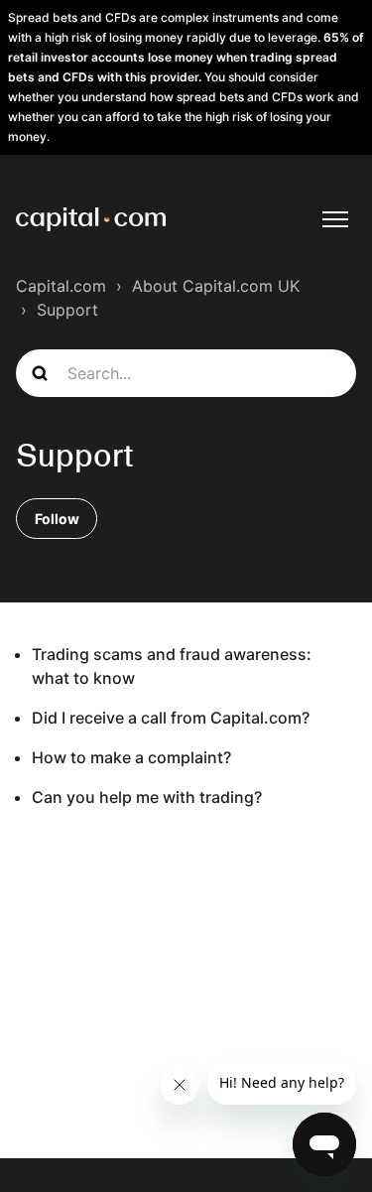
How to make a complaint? (131, 757)
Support (67, 310)
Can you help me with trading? (147, 797)
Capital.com (61, 286)
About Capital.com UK (216, 286)
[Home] (91, 219)
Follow (57, 518)
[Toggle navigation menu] (335, 219)
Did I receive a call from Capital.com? (171, 718)
